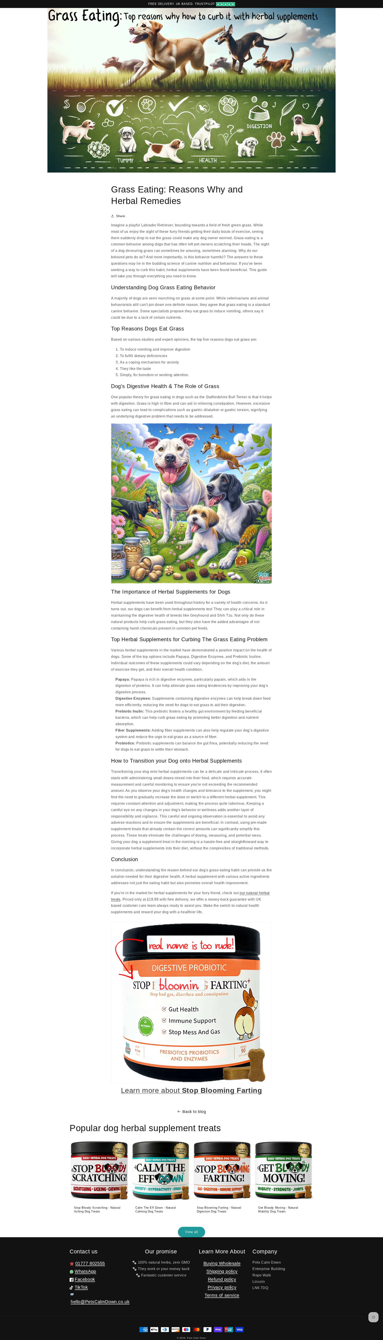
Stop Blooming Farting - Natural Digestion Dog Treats (219, 1209)
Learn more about (191, 1090)
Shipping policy (222, 1271)
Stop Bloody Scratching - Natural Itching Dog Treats (97, 1209)
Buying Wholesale (222, 1263)
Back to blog (194, 1111)
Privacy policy (222, 1287)
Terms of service (222, 1295)
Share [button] (120, 216)
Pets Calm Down (196, 1338)
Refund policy (222, 1279)
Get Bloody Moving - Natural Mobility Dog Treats (278, 1209)
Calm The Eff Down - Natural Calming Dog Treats (155, 1209)
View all (191, 1232)
